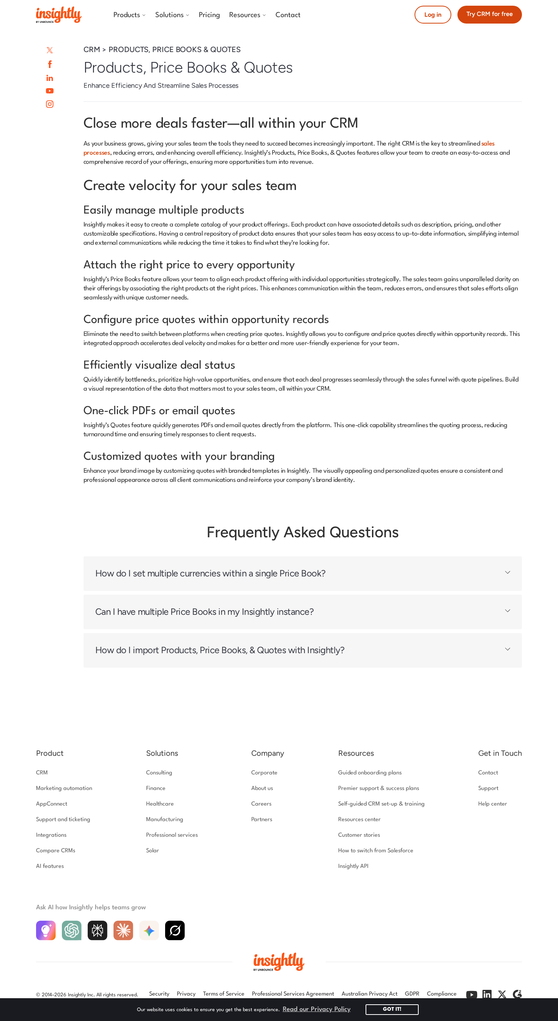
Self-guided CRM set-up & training (381, 804)
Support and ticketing (63, 820)
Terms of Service (223, 994)
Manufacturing (164, 820)
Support (488, 788)
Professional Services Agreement (293, 994)
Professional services (172, 835)
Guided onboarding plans (370, 773)
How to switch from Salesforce (375, 851)
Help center (492, 804)
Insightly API (353, 866)
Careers (261, 804)
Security (159, 994)
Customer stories (359, 835)
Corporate (264, 773)
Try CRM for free (490, 13)
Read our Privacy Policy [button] (317, 1009)
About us (262, 788)
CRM (42, 773)
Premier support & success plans (378, 788)
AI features (50, 866)
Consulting (159, 773)
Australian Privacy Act (369, 994)
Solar (152, 851)
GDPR (412, 994)
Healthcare (160, 804)
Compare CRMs (55, 851)
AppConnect (51, 804)
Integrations (51, 835)
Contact (488, 773)
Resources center (359, 820)
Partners (261, 820)
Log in (432, 14)
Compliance (442, 994)
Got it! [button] (392, 1009)
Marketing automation (64, 788)
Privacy (186, 994)
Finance (156, 788)
